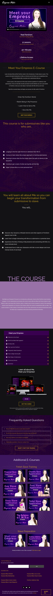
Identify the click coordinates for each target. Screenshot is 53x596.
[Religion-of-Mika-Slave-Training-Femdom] (26, 512)
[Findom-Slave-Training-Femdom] (14, 469)
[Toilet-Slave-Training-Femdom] (38, 498)
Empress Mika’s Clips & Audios (34, 576)
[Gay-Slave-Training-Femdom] (14, 484)
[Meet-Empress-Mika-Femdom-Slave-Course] (14, 534)
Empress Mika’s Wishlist (7, 573)
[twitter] (23, 587)
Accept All (46, 592)
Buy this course (26, 404)
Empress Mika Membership (7, 576)
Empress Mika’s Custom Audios (8, 580)
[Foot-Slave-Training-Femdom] (38, 484)
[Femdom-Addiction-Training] (38, 534)
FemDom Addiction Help (33, 580)
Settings (34, 593)
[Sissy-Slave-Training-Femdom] (14, 498)
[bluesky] (29, 587)
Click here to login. (36, 550)
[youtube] (26, 587)
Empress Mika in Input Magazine (9, 582)
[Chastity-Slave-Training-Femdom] (38, 469)
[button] (26, 429)
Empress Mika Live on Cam (33, 573)
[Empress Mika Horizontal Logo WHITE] (9, 1)
